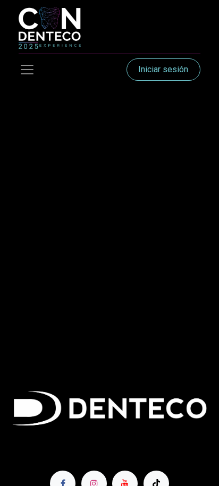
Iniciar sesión (163, 69)
